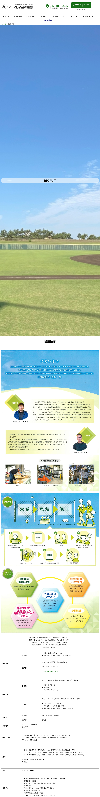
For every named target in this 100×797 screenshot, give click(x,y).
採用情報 (49, 20)
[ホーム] (17, 6)
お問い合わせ (89, 16)
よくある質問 (74, 16)
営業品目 (31, 16)
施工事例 (43, 16)
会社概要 (19, 16)
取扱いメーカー (60, 16)
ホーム (7, 16)
